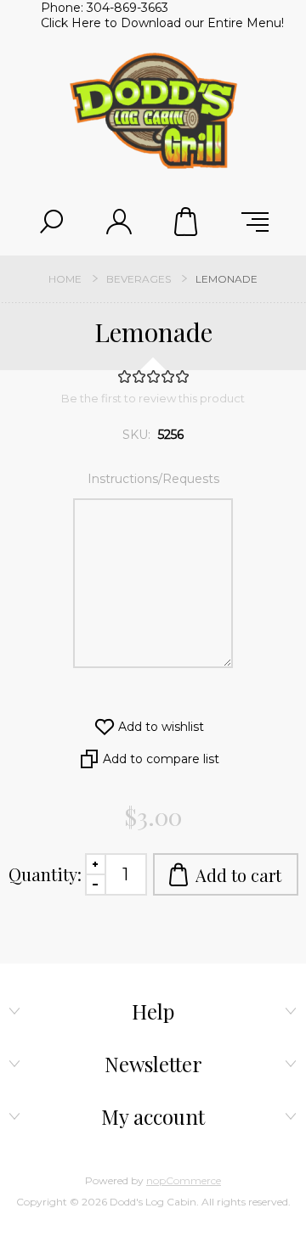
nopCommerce (183, 1180)
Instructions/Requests (153, 478)
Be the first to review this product (153, 398)
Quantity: (45, 873)
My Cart (187, 221)
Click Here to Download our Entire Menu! (162, 23)
